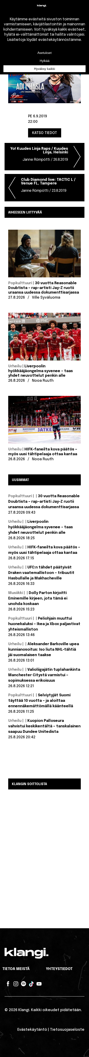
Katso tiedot (44, 133)
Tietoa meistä (16, 969)
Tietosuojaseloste (67, 1030)
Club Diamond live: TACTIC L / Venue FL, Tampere (48, 185)
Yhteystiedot (59, 969)
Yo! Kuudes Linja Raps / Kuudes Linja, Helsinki (39, 154)
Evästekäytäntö (32, 1030)
